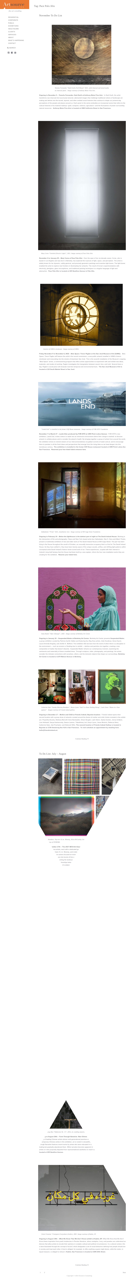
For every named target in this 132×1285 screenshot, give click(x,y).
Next (124, 1272)
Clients (11, 32)
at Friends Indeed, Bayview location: (80, 714)
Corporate (13, 20)
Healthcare (13, 29)
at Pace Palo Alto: (72, 258)
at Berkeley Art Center (73, 638)
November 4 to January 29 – (49, 258)
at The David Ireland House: (88, 536)
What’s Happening (16, 40)
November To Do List (50, 15)
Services (12, 34)
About (11, 37)
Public (11, 23)
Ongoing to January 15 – (48, 638)
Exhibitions (13, 26)
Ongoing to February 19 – (48, 536)
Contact (12, 43)
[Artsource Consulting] (14, 5)
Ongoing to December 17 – (49, 714)
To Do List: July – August (52, 753)
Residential (13, 17)
